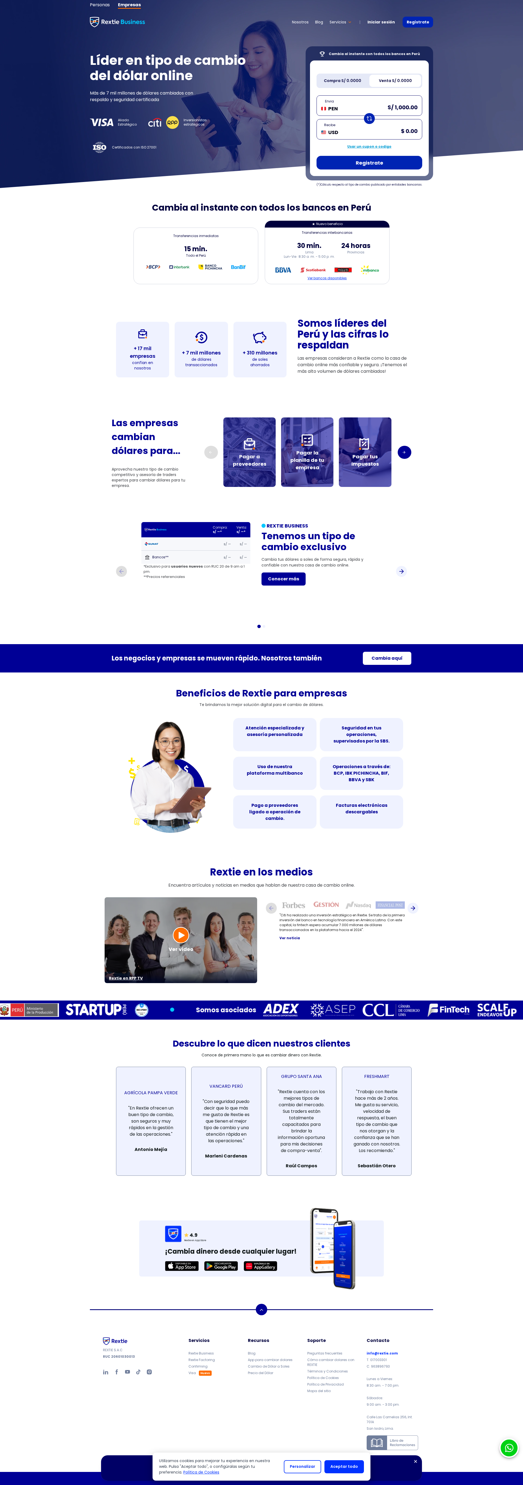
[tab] (342, 81)
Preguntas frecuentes (324, 1353)
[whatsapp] (509, 1448)
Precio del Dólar (260, 1373)
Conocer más (283, 579)
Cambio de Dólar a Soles (269, 1366)
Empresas (129, 5)
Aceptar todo (344, 1466)
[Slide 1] (259, 626)
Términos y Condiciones (327, 1371)
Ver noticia (289, 938)
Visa (192, 1373)
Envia (329, 101)
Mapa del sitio (319, 1391)
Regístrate (418, 22)
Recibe (329, 125)
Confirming (198, 1366)
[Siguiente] (404, 452)
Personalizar (302, 1466)
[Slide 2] (264, 626)
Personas (100, 5)
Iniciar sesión (381, 22)
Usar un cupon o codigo (369, 146)
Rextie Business (201, 1353)
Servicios (338, 22)
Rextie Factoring (201, 1359)
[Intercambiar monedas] (369, 118)
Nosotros (300, 22)
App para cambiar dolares (270, 1359)
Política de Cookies (323, 1377)
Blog (319, 22)
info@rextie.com (382, 1353)
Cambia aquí (387, 658)
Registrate (369, 162)
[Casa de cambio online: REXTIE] (117, 22)
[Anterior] (121, 571)
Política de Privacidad (325, 1384)
